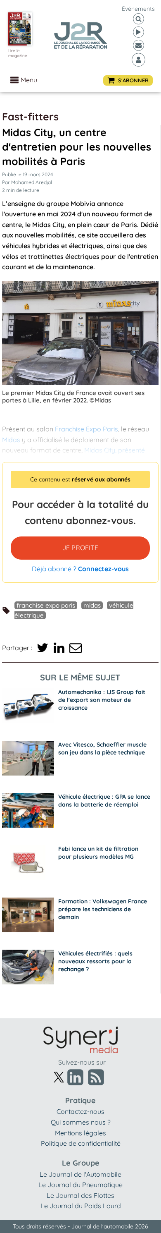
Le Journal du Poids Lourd (80, 1206)
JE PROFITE (80, 547)
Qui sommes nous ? (81, 1122)
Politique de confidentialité (81, 1143)
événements (138, 8)
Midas (92, 605)
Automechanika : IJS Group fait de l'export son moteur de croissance (101, 699)
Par (27, 182)
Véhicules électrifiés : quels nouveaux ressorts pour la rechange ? (95, 961)
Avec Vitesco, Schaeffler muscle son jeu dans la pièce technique (102, 748)
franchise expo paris (46, 605)
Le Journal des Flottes (80, 1195)
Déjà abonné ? (80, 569)
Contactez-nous (80, 1111)
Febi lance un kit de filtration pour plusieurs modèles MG (98, 852)
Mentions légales (80, 1133)
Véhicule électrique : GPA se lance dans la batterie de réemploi (104, 800)
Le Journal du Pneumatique (80, 1184)
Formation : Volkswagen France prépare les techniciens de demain (102, 909)
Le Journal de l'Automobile (80, 1174)
